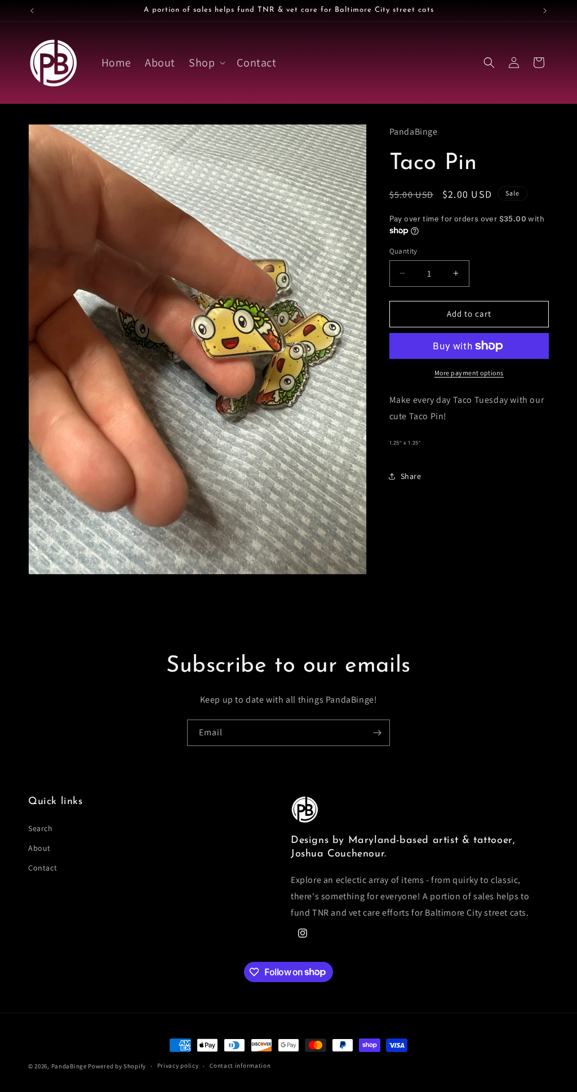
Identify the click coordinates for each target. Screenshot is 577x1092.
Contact (42, 868)
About (39, 848)
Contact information (240, 1065)
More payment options (469, 373)
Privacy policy (178, 1065)
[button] (206, 62)
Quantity (403, 251)
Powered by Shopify (117, 1066)
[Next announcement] (544, 10)
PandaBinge (69, 1066)
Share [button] (411, 476)
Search (40, 828)
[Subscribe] (377, 733)
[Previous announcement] (32, 10)
